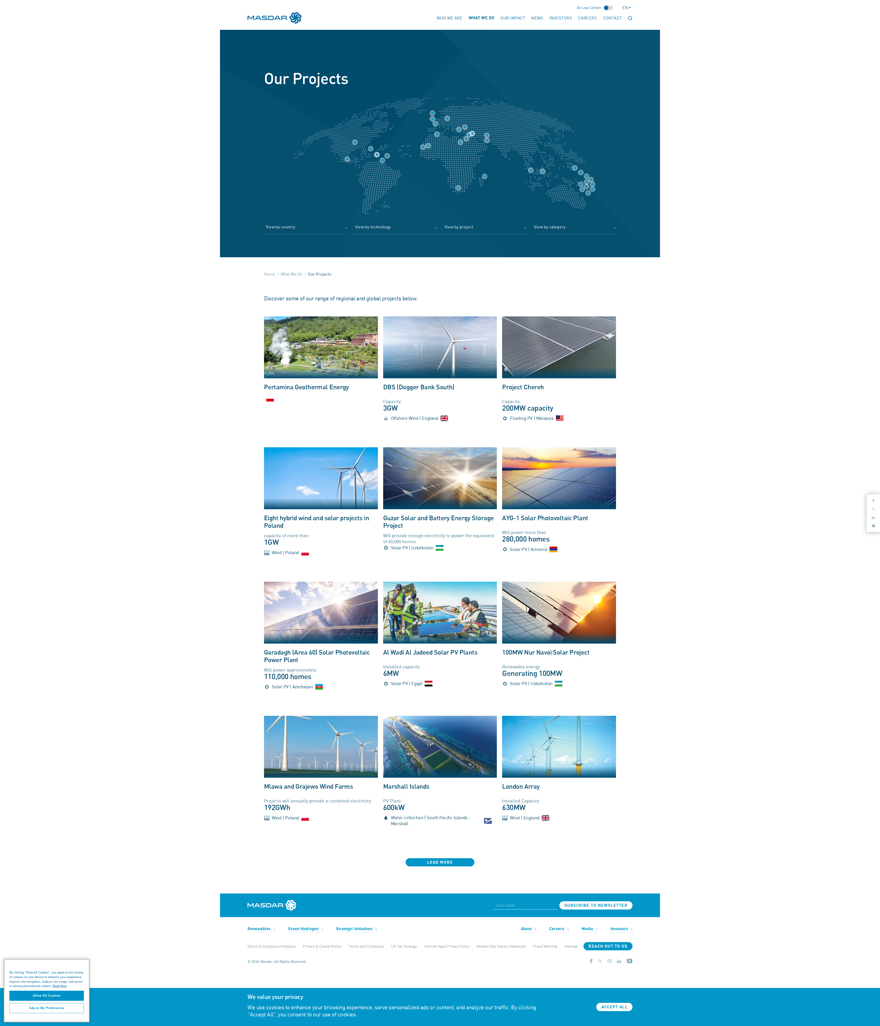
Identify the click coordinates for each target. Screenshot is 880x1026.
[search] (630, 18)
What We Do (291, 274)
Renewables (260, 929)
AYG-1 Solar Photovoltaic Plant (545, 518)
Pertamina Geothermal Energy (306, 387)
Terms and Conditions (366, 946)
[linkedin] (619, 962)
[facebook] (591, 962)
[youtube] (629, 962)
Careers (587, 17)
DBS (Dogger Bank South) (418, 387)
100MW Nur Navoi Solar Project (545, 653)
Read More (59, 986)
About (527, 929)
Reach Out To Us (607, 946)
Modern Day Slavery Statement (501, 946)
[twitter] (600, 962)
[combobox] (306, 229)
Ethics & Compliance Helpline (272, 946)
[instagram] (610, 962)
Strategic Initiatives (354, 929)
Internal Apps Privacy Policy (446, 946)
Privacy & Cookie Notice (322, 946)
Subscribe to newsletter (595, 905)
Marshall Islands (406, 787)
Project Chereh (523, 387)
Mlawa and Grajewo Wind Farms (308, 787)
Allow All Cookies (46, 995)
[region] (47, 990)
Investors (560, 17)
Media (588, 929)
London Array (520, 787)
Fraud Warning (545, 946)
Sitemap (571, 946)
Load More (440, 862)
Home (269, 274)
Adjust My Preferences (46, 1008)
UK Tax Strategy (404, 946)
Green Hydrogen (303, 929)
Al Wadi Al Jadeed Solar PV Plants (430, 653)
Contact (612, 17)
